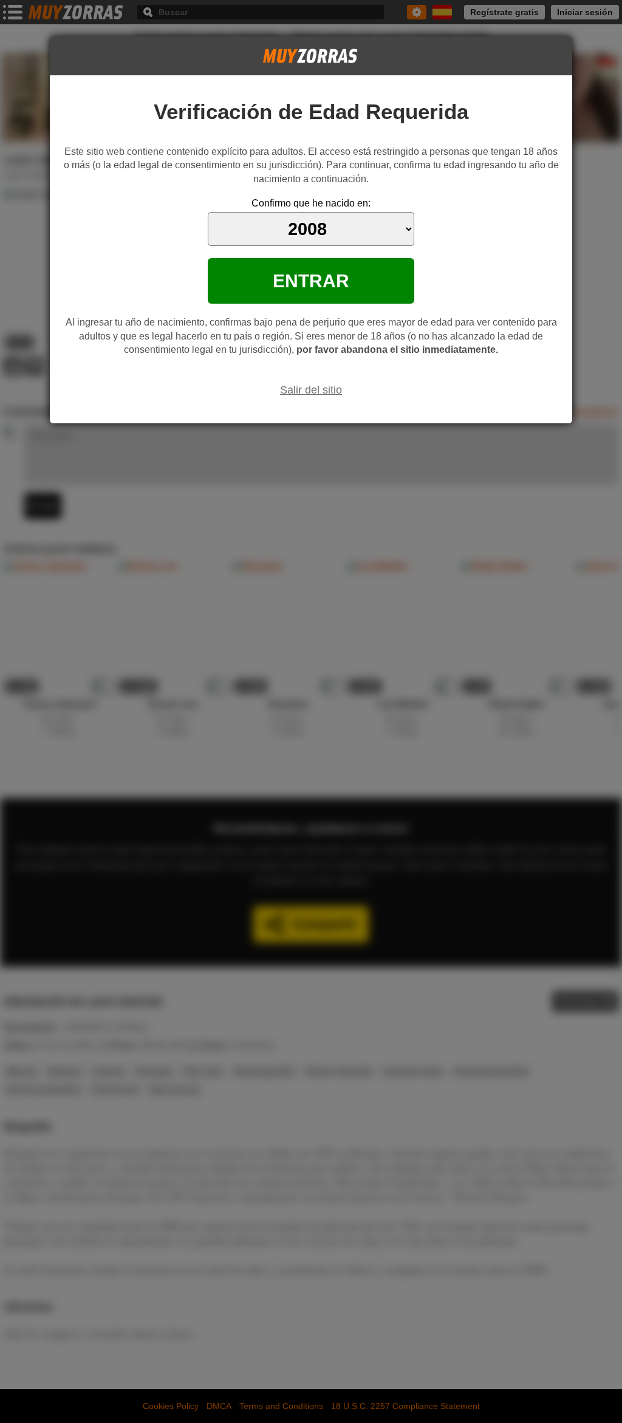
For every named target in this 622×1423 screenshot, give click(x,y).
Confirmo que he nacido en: (311, 203)
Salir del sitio (311, 390)
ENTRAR (311, 280)
